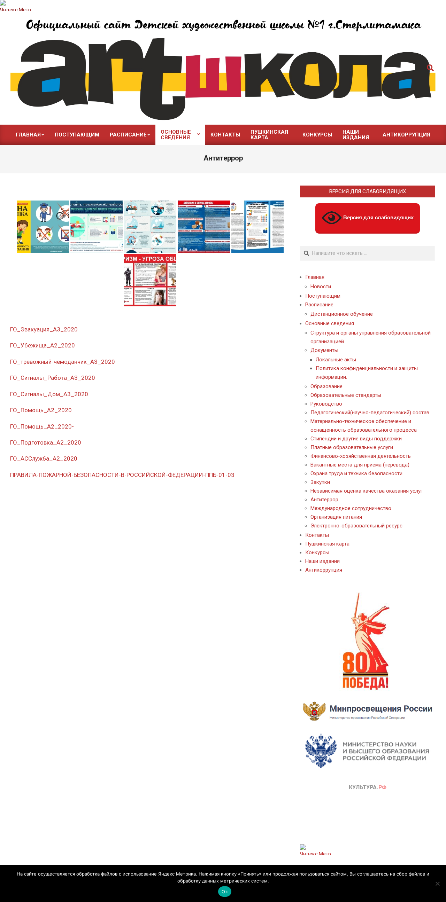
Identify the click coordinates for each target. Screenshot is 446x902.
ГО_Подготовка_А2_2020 (45, 442)
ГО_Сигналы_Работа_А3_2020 (52, 377)
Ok (225, 891)
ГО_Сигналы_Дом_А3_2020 (49, 394)
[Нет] (437, 883)
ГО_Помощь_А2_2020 (41, 410)
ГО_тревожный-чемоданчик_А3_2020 (62, 361)
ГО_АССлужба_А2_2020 (43, 458)
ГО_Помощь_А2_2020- (42, 426)
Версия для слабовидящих (378, 217)
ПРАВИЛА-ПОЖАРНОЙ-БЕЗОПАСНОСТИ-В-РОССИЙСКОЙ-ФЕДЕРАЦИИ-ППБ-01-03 (122, 474)
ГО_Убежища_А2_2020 (42, 345)
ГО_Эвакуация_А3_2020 (44, 329)
